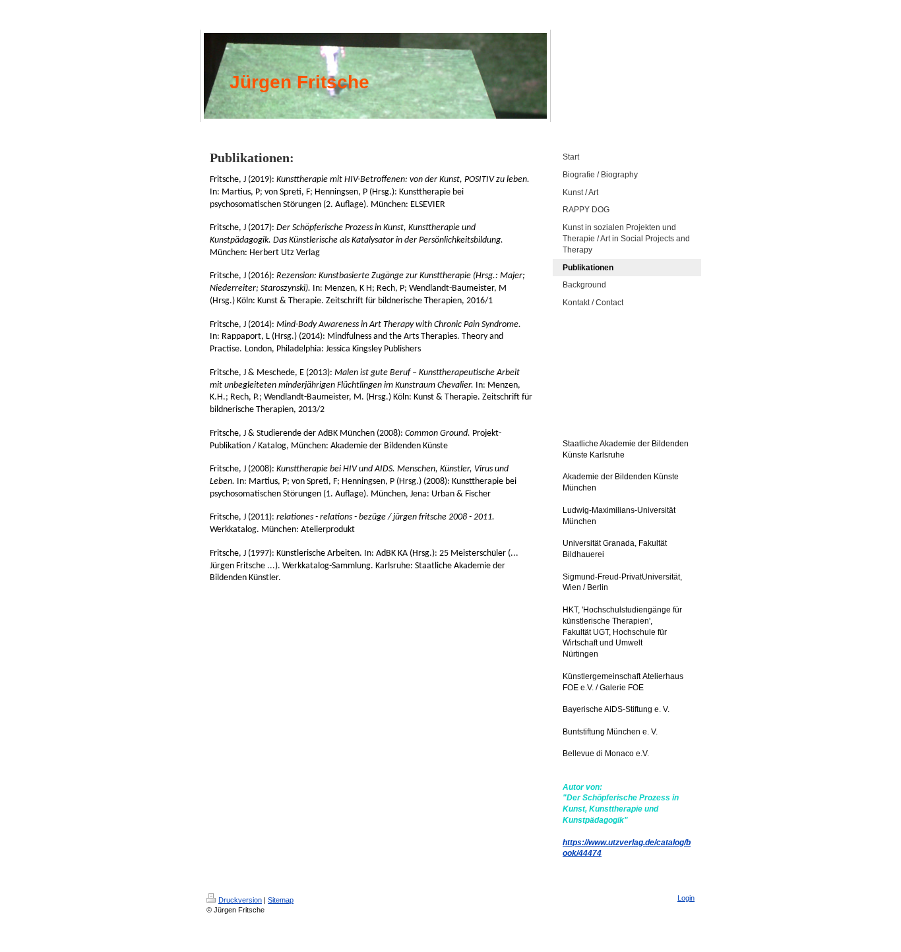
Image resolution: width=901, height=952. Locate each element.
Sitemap (281, 900)
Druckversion (240, 900)
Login (686, 898)
